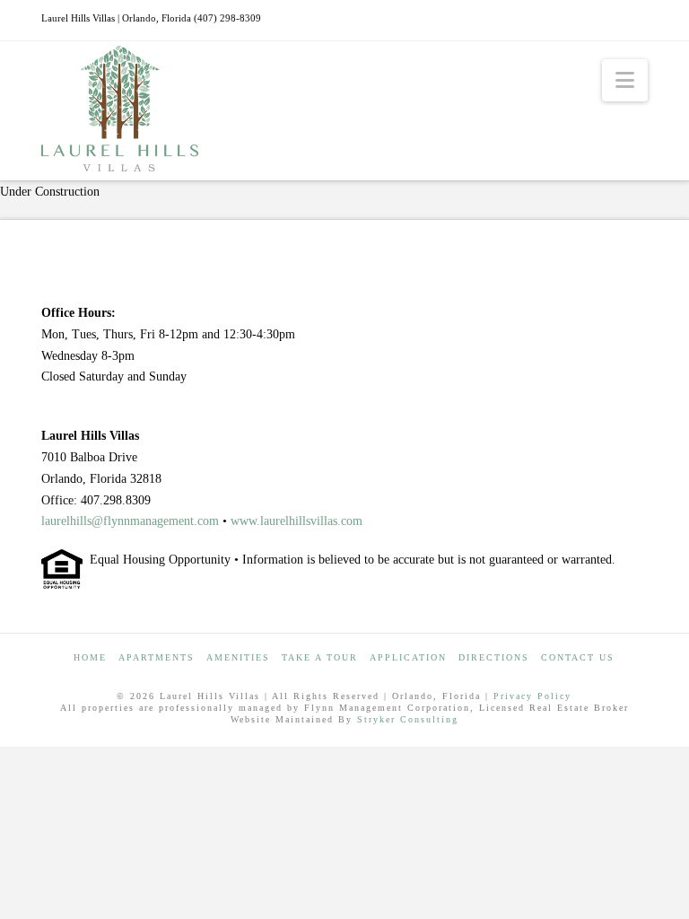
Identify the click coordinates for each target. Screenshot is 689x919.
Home (90, 657)
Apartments (156, 657)
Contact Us (578, 657)
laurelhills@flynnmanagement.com (130, 521)
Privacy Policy (532, 696)
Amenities (238, 657)
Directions (493, 657)
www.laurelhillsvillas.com (296, 521)
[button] (625, 80)
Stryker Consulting (407, 719)
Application (408, 657)
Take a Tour (320, 657)
